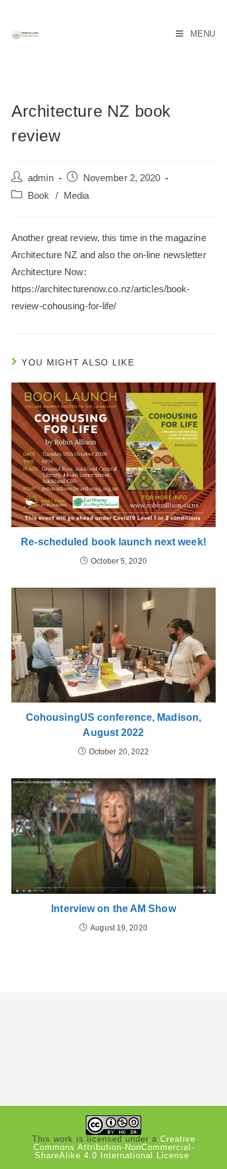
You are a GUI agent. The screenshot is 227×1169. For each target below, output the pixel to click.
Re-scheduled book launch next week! (113, 542)
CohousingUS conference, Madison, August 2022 (113, 725)
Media (77, 196)
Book (38, 196)
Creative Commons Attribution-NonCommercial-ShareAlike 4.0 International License (114, 1147)
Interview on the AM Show (113, 908)
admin (41, 178)
